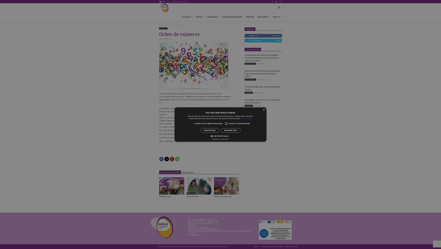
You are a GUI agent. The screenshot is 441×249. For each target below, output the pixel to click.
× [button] (264, 110)
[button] (220, 136)
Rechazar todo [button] (230, 130)
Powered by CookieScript (220, 139)
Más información (246, 119)
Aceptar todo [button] (210, 130)
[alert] (220, 124)
